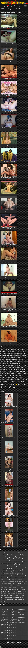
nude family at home (14, 585)
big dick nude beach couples (9, 563)
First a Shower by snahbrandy (8, 161)
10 (5, 387)
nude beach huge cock (10, 593)
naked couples (9, 573)
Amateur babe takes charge (9, 194)
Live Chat (16, 9)
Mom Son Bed (5, 609)
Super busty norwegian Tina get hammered (9, 61)
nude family (4, 553)
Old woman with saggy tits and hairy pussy (9, 178)
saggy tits (11, 553)
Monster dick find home (9, 111)
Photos (3, 9)
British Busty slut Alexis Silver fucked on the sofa (9, 95)
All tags (26, 549)
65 (10, 387)
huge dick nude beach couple (9, 581)
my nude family (5, 579)
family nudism (13, 587)
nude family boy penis (15, 567)
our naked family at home (14, 591)
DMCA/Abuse (14, 645)
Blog (9, 9)
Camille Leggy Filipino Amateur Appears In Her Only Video (9, 128)
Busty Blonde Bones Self (8, 211)
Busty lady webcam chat (8, 277)
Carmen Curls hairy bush (8, 260)
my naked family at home (18, 565)
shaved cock (23, 581)
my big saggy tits (18, 557)
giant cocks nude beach (12, 597)
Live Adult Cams (14, 642)
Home (3, 6)
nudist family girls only (17, 579)
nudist (11, 555)
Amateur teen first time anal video (8, 244)
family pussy (12, 569)
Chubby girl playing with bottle (8, 342)
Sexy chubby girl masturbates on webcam (9, 44)
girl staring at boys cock (12, 571)
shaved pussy (9, 599)
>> (13, 387)
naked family (18, 553)
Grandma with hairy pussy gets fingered (9, 228)
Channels (17, 6)
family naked (4, 567)
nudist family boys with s (8, 559)
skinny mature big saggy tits (17, 561)
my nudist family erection (13, 589)
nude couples (19, 573)
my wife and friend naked (9, 583)
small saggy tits (9, 575)
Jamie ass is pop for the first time (8, 145)
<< (2, 384)
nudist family (19, 559)
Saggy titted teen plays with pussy (8, 27)
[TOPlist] (2, 647)
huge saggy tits (5, 565)
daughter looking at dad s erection (15, 577)
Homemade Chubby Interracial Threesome (9, 310)
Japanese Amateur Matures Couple (9, 293)
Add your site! (5, 611)
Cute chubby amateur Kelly (9, 78)
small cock (22, 563)
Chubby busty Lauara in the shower (9, 326)
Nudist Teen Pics (5, 607)
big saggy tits (8, 557)
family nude (4, 561)
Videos (9, 6)
